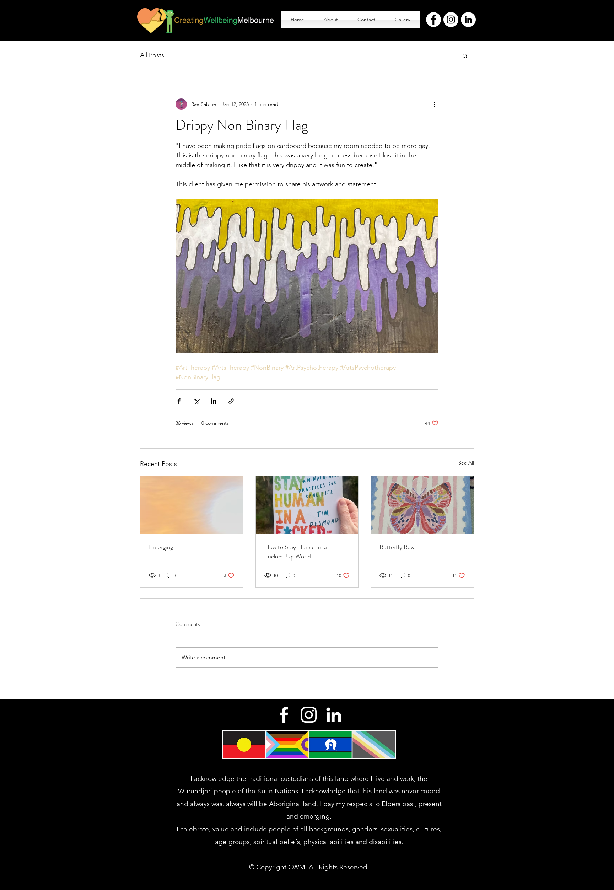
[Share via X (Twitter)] (196, 401)
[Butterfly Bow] (422, 505)
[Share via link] (231, 401)
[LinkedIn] (468, 19)
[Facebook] (433, 19)
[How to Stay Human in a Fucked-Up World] (307, 505)
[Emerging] (191, 505)
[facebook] (284, 714)
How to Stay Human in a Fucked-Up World (295, 551)
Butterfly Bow (397, 547)
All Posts (152, 55)
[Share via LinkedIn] (213, 401)
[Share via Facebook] (179, 401)
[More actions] (434, 104)
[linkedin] (333, 714)
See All (466, 463)
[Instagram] (450, 19)
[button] (465, 55)
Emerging (161, 547)
